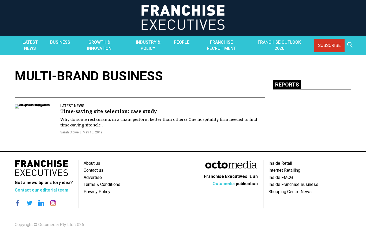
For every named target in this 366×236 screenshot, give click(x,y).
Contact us (93, 170)
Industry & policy (148, 45)
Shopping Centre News (290, 191)
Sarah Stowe (69, 132)
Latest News (30, 45)
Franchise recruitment (221, 45)
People (181, 42)
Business (60, 42)
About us (92, 163)
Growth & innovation (99, 45)
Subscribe (329, 45)
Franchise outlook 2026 (279, 45)
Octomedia (223, 183)
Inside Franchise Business (293, 184)
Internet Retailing (284, 170)
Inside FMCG (280, 177)
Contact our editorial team (41, 190)
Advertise (93, 177)
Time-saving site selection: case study (108, 111)
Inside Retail (280, 163)
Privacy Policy (97, 191)
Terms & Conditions (102, 184)
